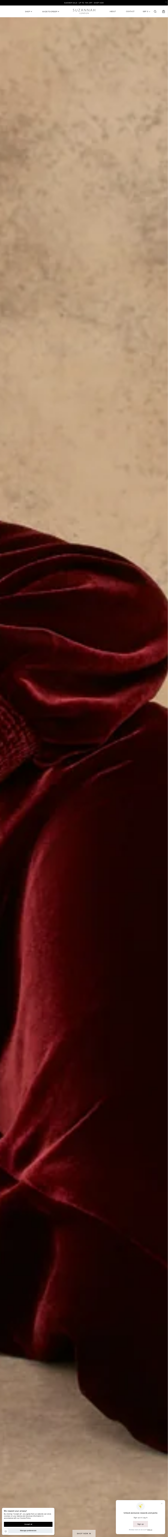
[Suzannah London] (84, 11)
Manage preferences (28, 1530)
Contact (130, 11)
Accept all (28, 1524)
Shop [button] (28, 12)
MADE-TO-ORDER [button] (50, 12)
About (113, 11)
